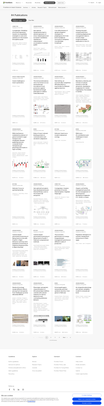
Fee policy (11, 374)
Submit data (61, 2)
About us (18, 2)
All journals (29, 2)
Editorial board (52, 7)
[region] (52, 399)
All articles (37, 2)
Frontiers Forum (58, 361)
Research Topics (42, 7)
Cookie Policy (31, 401)
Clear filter (31, 20)
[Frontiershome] (8, 3)
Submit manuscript (49, 2)
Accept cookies (86, 403)
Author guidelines (13, 361)
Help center (79, 361)
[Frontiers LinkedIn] (19, 390)
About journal (62, 7)
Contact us (79, 367)
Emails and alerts (80, 364)
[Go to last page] (70, 337)
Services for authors (14, 364)
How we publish (37, 371)
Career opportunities (82, 374)
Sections (25, 7)
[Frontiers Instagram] (23, 390)
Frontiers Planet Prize (60, 371)
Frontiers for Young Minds (61, 367)
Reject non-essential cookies (86, 399)
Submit (78, 371)
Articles (34, 7)
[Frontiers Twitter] (14, 390)
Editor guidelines (13, 371)
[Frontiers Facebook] (9, 390)
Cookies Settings (87, 395)
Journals (34, 367)
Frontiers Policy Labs (60, 364)
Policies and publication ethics (17, 367)
